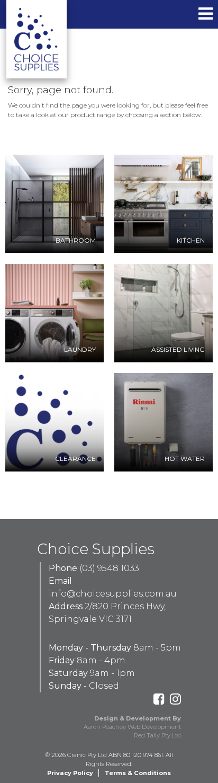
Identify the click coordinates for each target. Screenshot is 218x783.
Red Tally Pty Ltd (157, 735)
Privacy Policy (70, 773)
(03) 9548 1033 (109, 568)
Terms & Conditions (138, 773)
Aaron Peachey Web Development (132, 727)
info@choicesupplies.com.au (113, 594)
